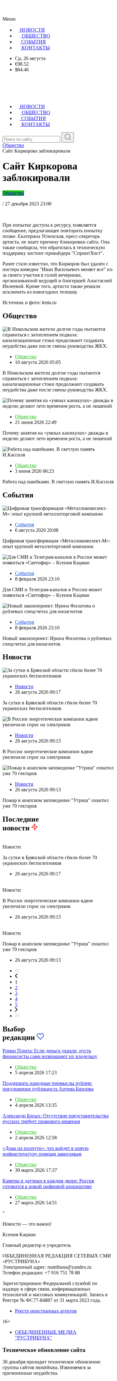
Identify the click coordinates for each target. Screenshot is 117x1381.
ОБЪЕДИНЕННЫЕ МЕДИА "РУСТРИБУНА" (45, 1334)
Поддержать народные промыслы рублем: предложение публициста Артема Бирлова (48, 1086)
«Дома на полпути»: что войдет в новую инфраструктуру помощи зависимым (45, 1151)
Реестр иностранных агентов (46, 1310)
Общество (13, 193)
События (24, 524)
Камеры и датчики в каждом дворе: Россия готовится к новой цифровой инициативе (48, 1183)
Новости (24, 686)
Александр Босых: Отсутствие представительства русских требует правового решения (55, 1118)
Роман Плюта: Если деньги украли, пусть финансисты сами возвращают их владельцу (49, 1053)
